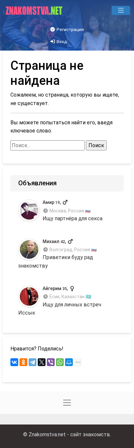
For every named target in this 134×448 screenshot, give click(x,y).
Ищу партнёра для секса (72, 211)
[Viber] (51, 362)
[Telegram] (32, 362)
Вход (61, 41)
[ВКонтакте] (14, 362)
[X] (42, 362)
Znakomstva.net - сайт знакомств (69, 434)
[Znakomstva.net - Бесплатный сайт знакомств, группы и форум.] (34, 10)
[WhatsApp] (60, 362)
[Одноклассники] (23, 362)
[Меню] (121, 10)
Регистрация (70, 29)
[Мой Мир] (69, 362)
